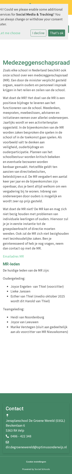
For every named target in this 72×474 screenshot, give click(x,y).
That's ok (56, 33)
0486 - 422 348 (21, 436)
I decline (38, 33)
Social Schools (42, 469)
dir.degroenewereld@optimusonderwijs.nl (36, 447)
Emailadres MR (13, 256)
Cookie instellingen (36, 462)
